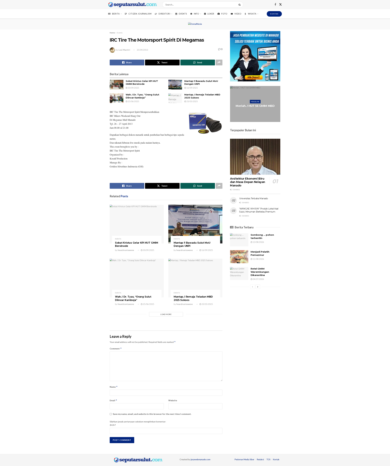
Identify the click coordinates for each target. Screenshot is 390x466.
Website (172, 400)
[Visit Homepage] (132, 5)
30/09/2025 (133, 88)
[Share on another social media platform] (219, 62)
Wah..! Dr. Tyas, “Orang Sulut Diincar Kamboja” (142, 96)
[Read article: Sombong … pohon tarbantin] (239, 239)
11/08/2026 (258, 259)
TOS (268, 459)
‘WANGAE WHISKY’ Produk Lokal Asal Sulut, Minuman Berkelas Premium (258, 210)
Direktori (164, 13)
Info (196, 13)
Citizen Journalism (140, 13)
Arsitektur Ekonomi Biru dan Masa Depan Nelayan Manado (247, 182)
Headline (255, 100)
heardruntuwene (126, 250)
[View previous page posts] (252, 287)
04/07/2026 (258, 279)
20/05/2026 (255, 114)
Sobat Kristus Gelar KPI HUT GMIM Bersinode (142, 83)
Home (112, 33)
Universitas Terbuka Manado (253, 198)
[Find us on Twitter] (280, 4)
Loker (210, 13)
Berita (116, 13)
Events (183, 13)
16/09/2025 (192, 88)
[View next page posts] (257, 287)
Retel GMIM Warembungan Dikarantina (260, 272)
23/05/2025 (192, 101)
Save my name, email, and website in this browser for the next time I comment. (152, 414)
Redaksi (260, 459)
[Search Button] (240, 5)
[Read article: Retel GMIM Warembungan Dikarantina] (239, 273)
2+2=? (113, 425)
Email (113, 400)
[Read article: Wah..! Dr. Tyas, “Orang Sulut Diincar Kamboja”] (116, 98)
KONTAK (274, 14)
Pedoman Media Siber (244, 459)
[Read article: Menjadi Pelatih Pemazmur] (239, 256)
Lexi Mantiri (124, 50)
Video (237, 13)
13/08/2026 (258, 242)
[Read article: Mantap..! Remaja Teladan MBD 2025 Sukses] (175, 98)
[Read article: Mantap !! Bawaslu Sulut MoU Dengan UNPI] (175, 84)
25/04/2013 (142, 50)
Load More (166, 314)
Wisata (252, 13)
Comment (116, 348)
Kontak (276, 459)
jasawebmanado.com (200, 459)
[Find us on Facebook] (275, 4)
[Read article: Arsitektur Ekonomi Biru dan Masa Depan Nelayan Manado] (255, 157)
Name (114, 386)
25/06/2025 (133, 101)
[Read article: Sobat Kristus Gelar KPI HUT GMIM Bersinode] (116, 84)
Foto (224, 13)
